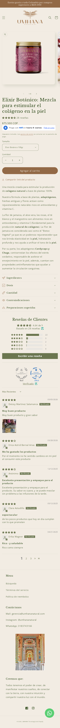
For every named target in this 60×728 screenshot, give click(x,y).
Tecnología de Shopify (36, 721)
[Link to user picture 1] (9, 426)
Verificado (28, 383)
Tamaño (6, 141)
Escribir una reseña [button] (30, 356)
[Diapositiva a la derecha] (36, 94)
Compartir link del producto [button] (20, 179)
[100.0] (36, 373)
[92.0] (21, 373)
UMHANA (25, 721)
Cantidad (6, 154)
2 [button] (26, 558)
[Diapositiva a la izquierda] (23, 94)
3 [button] (31, 558)
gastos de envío (27, 134)
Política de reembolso (17, 596)
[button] (3, 17)
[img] (9, 399)
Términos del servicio (17, 590)
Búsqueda (11, 583)
